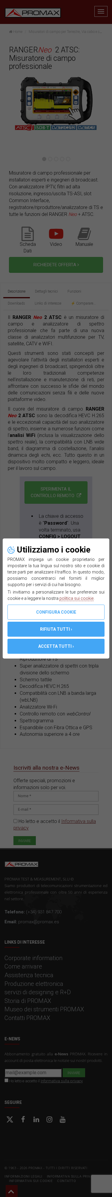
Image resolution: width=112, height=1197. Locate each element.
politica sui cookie (76, 598)
